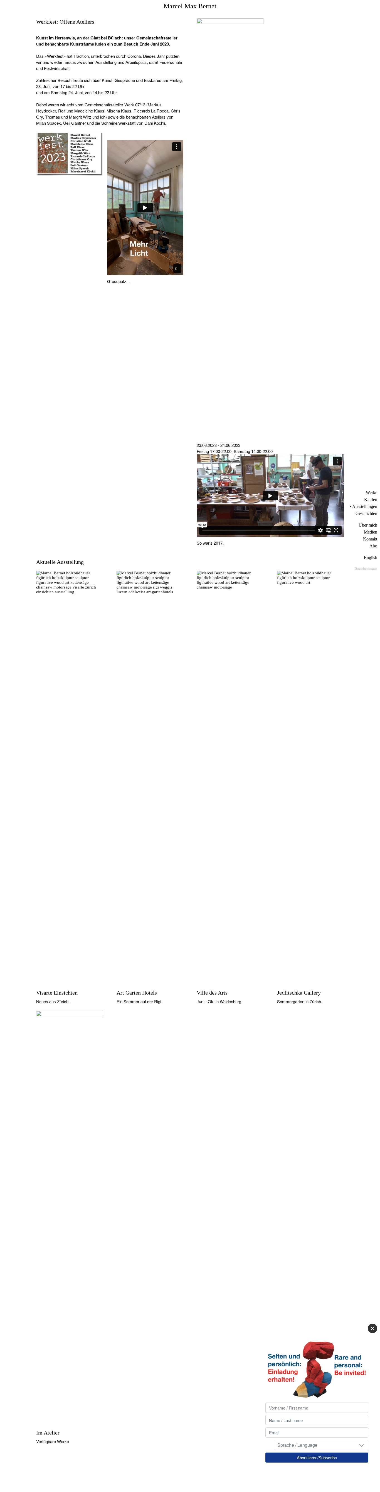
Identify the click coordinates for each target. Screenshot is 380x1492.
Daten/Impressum (366, 568)
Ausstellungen (364, 506)
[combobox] (321, 1445)
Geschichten (366, 513)
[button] (361, 1445)
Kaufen (370, 499)
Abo (373, 546)
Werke (371, 492)
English (370, 557)
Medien (370, 532)
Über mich (368, 525)
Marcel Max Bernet (190, 6)
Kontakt (370, 539)
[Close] (372, 1328)
